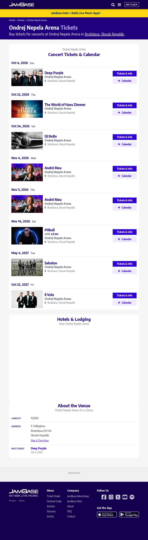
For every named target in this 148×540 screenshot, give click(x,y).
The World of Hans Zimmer (65, 104)
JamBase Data (74, 501)
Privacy (12, 500)
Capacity (16, 418)
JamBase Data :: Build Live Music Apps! (75, 13)
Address (16, 426)
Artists (50, 516)
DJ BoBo (51, 136)
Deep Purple (54, 73)
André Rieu (53, 168)
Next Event (17, 449)
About (70, 506)
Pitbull (50, 230)
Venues (20, 20)
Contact (71, 516)
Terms (22, 500)
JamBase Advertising (78, 496)
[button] (113, 5)
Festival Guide (54, 501)
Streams (51, 511)
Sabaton (51, 263)
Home (12, 20)
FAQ (69, 511)
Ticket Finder (53, 496)
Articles (51, 506)
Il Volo (49, 294)
